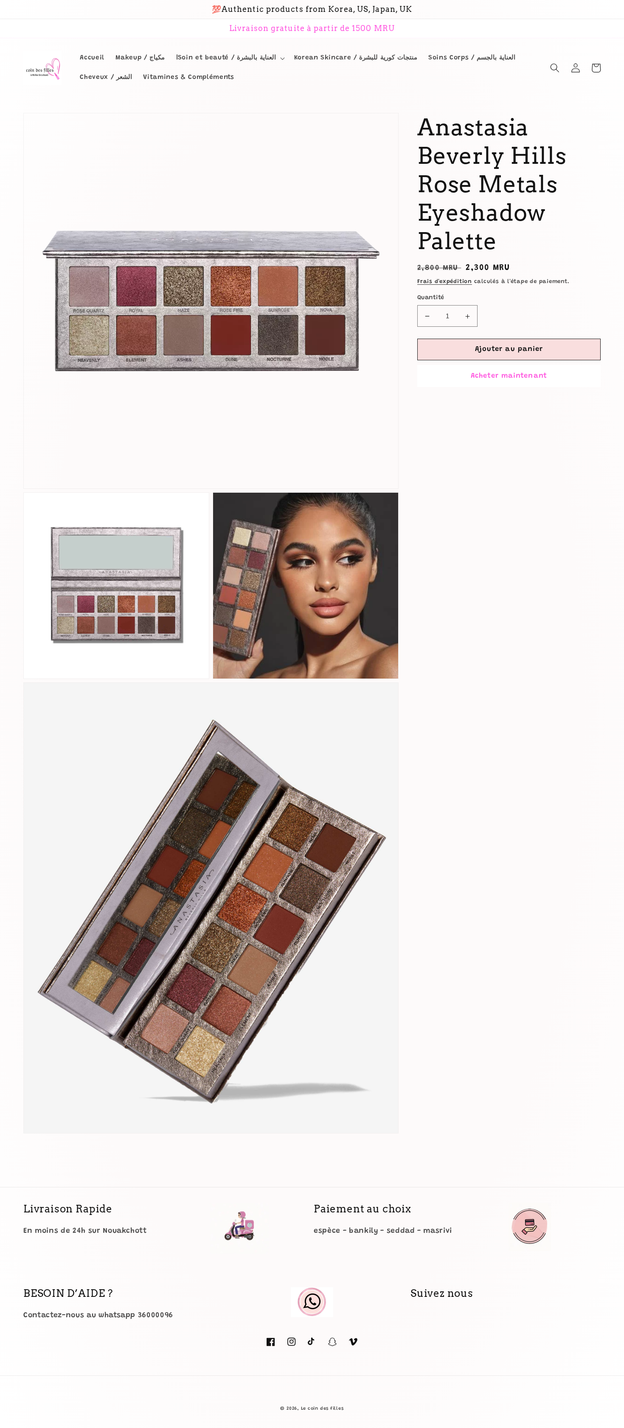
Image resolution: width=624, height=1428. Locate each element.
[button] (230, 58)
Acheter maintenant (509, 376)
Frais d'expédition (444, 282)
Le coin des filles (322, 1408)
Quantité (430, 298)
